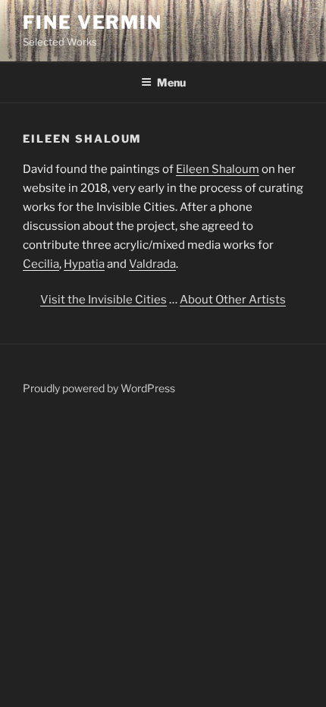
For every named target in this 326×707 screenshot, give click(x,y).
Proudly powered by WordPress (99, 388)
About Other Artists (233, 299)
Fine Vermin (92, 22)
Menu (171, 82)
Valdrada (152, 264)
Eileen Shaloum (217, 169)
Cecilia (41, 264)
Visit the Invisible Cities (103, 299)
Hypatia (84, 264)
